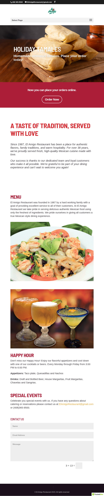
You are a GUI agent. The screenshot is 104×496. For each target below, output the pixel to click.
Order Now (52, 99)
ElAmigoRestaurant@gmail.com (76, 404)
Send (89, 465)
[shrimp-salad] (52, 280)
